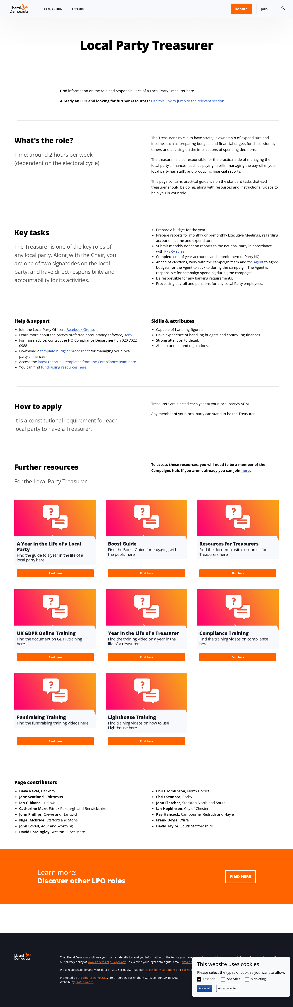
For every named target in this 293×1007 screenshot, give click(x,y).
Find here (240, 876)
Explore (78, 9)
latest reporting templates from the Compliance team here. (87, 361)
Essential (209, 979)
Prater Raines (84, 982)
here (245, 470)
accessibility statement (160, 970)
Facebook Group (80, 329)
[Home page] (19, 8)
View (55, 540)
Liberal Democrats (95, 978)
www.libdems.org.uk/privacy (107, 962)
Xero (128, 334)
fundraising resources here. (64, 367)
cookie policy (190, 970)
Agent (258, 262)
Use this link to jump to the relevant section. (188, 101)
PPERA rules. (174, 251)
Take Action (53, 9)
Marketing (258, 979)
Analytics (233, 979)
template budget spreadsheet (65, 351)
